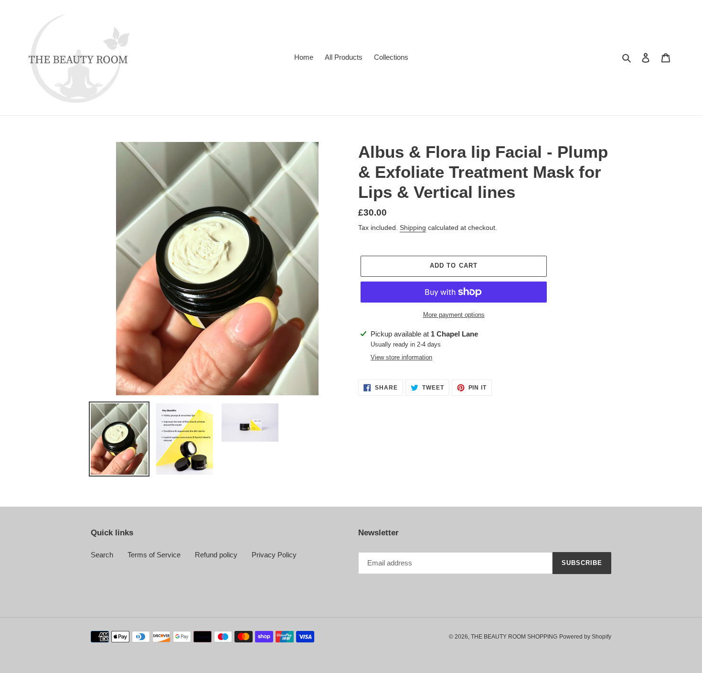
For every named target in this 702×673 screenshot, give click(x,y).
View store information (401, 357)
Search (102, 555)
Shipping (413, 227)
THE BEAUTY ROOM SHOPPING (514, 636)
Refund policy (216, 555)
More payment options (454, 314)
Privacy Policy (274, 555)
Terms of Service (154, 555)
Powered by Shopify (585, 636)
